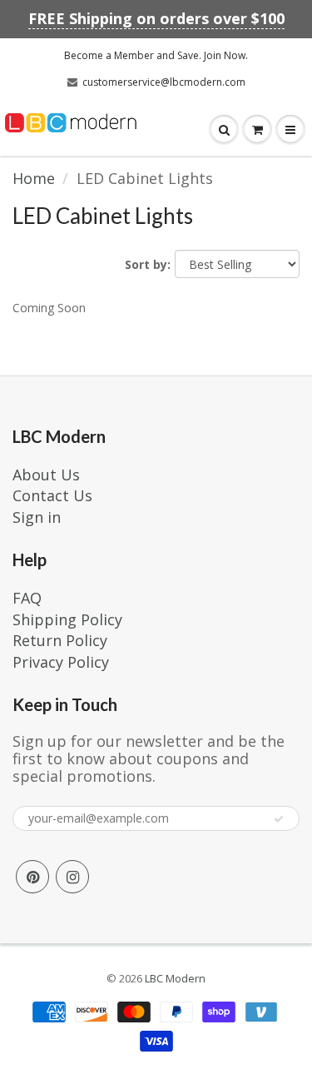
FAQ (27, 598)
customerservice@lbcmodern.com (163, 82)
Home (33, 178)
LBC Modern (175, 978)
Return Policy (59, 640)
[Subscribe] (279, 819)
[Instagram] (72, 876)
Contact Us (52, 495)
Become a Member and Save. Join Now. (156, 55)
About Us (46, 475)
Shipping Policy (67, 619)
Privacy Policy (60, 662)
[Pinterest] (32, 876)
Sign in (36, 517)
